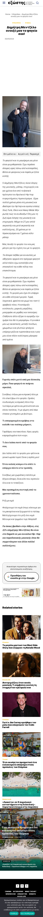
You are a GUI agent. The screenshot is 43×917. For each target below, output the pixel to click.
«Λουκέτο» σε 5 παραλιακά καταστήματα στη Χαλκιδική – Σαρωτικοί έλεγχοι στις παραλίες (20, 804)
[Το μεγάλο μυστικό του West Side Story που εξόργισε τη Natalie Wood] (21, 627)
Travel (5, 759)
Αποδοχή (14, 913)
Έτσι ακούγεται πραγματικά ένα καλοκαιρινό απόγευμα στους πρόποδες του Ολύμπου (19, 764)
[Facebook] (17, 886)
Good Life (6, 680)
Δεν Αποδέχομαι (27, 913)
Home (7, 14)
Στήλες (28, 23)
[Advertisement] (21, 73)
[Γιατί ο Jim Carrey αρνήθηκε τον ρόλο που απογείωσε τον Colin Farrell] (21, 704)
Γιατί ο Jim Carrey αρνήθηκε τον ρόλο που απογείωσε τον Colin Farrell (19, 725)
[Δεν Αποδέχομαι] (40, 907)
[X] (26, 886)
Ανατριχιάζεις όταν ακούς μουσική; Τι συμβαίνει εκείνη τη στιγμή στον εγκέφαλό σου (19, 685)
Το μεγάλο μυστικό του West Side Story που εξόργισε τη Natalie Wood (21, 646)
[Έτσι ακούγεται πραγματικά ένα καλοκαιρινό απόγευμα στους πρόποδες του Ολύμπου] (21, 744)
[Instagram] (22, 886)
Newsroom (6, 799)
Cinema (5, 642)
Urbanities (16, 14)
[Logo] (21, 3)
